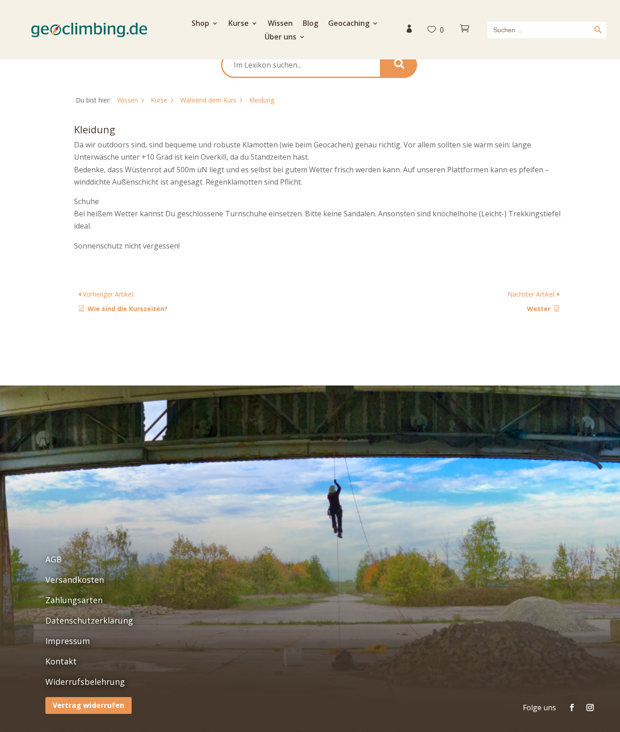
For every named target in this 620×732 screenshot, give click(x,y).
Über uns (280, 38)
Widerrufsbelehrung (85, 681)
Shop (200, 24)
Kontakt (61, 661)
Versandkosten (74, 579)
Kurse (238, 24)
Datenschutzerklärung (89, 620)
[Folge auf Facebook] (572, 707)
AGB (53, 559)
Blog (310, 24)
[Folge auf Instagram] (590, 707)
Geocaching (348, 24)
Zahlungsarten (74, 600)
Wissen (280, 24)
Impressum (67, 640)
